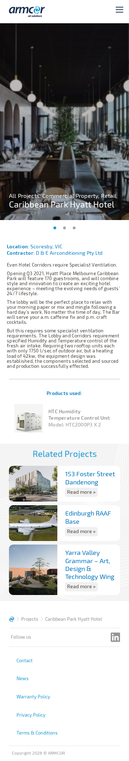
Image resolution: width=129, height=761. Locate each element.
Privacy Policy (31, 715)
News (22, 678)
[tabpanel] (64, 121)
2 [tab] (64, 227)
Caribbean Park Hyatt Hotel (73, 619)
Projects (29, 619)
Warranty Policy (33, 696)
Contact (24, 660)
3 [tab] (74, 227)
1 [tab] (54, 227)
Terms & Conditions (37, 733)
